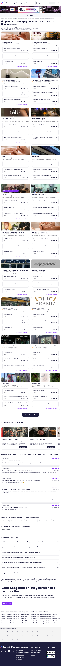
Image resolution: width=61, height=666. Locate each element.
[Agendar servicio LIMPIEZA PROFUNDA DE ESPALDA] (45, 404)
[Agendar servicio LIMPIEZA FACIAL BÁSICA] (45, 391)
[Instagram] (2, 651)
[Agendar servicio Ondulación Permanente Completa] (45, 132)
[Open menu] (58, 2)
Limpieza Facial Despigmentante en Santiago (14, 617)
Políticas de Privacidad (22, 652)
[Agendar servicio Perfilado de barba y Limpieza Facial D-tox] (45, 208)
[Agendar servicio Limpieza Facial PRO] (45, 126)
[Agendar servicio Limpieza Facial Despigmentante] (16, 49)
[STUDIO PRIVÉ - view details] (15, 377)
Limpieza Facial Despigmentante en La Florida (44, 621)
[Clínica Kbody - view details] (45, 73)
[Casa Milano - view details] (45, 150)
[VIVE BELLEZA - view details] (45, 377)
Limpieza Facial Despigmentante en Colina (13, 619)
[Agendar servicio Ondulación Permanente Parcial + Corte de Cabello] (45, 139)
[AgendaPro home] (2, 3)
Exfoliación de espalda (31, 520)
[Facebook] (5, 651)
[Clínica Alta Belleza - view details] (15, 112)
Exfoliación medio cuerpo (45, 520)
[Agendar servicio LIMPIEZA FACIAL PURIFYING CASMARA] (16, 100)
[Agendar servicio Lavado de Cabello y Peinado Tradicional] (45, 214)
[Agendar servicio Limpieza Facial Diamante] (45, 49)
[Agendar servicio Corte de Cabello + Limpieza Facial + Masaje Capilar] (16, 404)
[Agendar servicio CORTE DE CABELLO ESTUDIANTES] (45, 290)
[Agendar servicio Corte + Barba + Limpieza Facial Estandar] (16, 366)
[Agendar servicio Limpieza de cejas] (45, 328)
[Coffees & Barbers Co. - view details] (45, 188)
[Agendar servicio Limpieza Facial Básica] (16, 62)
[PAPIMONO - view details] (15, 226)
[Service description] (20, 49)
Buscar (52, 3)
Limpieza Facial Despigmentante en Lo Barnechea (45, 619)
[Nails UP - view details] (15, 150)
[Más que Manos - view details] (15, 36)
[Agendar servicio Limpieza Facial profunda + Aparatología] (16, 170)
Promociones (20, 655)
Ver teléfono (23, 447)
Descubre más (7, 603)
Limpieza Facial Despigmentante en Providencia (45, 623)
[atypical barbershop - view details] (45, 264)
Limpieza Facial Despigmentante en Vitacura (44, 614)
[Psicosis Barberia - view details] (15, 301)
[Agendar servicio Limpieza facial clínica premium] (16, 132)
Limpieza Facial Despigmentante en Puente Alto (15, 623)
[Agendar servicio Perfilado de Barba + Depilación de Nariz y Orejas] (16, 398)
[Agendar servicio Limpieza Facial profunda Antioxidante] (45, 170)
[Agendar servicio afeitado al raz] (16, 328)
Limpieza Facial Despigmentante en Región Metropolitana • (21, 18)
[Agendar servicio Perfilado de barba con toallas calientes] (16, 322)
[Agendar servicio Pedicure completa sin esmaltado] (16, 176)
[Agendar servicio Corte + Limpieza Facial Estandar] (16, 360)
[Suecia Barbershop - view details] (45, 339)
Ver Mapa (31, 15)
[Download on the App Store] (53, 651)
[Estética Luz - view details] (45, 226)
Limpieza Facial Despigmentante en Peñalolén (14, 621)
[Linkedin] (9, 651)
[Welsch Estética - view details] (45, 36)
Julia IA (33, 655)
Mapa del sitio (20, 657)
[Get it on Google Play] (53, 656)
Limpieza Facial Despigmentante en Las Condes (15, 614)
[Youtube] (12, 651)
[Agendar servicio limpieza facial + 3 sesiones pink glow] (16, 138)
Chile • (6, 18)
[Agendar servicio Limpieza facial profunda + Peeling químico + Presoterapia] (45, 94)
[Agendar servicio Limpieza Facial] (16, 315)
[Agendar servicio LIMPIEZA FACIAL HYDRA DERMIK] (16, 87)
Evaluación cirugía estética (17, 520)
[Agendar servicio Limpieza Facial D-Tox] (45, 202)
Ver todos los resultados (30, 415)
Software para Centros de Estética (27, 597)
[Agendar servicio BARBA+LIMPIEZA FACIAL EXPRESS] (16, 246)
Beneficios (19, 660)
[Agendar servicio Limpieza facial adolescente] (45, 240)
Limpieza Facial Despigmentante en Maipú (43, 617)
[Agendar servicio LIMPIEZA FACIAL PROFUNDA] (16, 202)
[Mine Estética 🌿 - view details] (15, 73)
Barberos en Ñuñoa (6, 529)
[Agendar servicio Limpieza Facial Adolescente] (45, 56)
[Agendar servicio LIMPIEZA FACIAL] (16, 240)
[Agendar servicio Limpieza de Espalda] (45, 62)
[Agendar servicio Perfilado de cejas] (16, 252)
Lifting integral (5, 520)
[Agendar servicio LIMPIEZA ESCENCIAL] (16, 208)
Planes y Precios (36, 650)
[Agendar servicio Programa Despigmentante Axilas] (45, 100)
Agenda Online (35, 652)
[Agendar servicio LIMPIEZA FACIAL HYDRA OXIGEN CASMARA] (16, 94)
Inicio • (2, 18)
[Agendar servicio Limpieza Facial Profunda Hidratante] (45, 176)
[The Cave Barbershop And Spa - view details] (15, 264)
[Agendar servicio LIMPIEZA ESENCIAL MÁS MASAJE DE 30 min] (16, 214)
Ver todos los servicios (21, 66)
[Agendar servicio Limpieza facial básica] (45, 315)
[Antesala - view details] (15, 188)
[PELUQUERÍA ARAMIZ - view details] (45, 301)
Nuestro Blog (19, 650)
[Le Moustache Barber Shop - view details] (45, 112)
